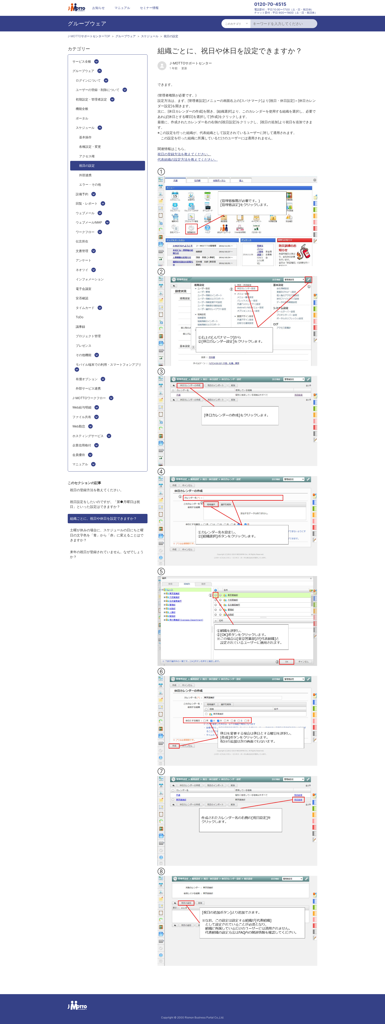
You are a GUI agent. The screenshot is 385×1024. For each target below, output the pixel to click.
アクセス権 (87, 156)
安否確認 (82, 298)
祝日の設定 (171, 36)
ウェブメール (85, 213)
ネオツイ (82, 270)
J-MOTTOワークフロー (89, 398)
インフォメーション (90, 279)
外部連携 (85, 175)
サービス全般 (81, 61)
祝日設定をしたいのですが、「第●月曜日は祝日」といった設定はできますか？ (105, 504)
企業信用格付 (81, 445)
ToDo (79, 317)
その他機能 (83, 355)
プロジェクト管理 (88, 336)
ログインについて (88, 80)
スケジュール (149, 36)
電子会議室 (83, 289)
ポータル (82, 118)
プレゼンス (83, 345)
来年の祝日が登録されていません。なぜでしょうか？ (106, 554)
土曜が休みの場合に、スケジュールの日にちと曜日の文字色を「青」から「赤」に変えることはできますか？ (106, 535)
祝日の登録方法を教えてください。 (96, 490)
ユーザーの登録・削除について (97, 90)
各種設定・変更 (90, 146)
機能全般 (82, 109)
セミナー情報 (149, 8)
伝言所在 (82, 241)
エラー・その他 (90, 184)
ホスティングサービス (88, 436)
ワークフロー (85, 232)
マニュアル (122, 8)
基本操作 (85, 137)
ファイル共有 (81, 417)
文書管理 (82, 251)
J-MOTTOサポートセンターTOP (89, 36)
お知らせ (98, 8)
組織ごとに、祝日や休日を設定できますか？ (103, 518)
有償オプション (87, 379)
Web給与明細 (81, 407)
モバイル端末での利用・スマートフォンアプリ (108, 364)
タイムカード (85, 308)
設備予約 (82, 194)
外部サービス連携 (88, 388)
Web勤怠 (78, 426)
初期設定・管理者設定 (91, 99)
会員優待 (78, 455)
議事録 (80, 326)
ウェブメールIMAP (89, 222)
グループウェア (125, 36)
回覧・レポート (87, 203)
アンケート (83, 260)
